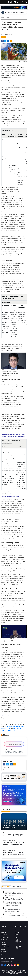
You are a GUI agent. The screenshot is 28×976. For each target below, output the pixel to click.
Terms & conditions (5, 937)
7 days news (18, 932)
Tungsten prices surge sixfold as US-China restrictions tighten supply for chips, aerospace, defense (14, 903)
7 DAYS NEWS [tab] (16, 886)
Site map (3, 949)
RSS (16, 937)
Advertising (3, 932)
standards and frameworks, (14, 726)
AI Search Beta (9, 750)
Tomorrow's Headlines (20, 930)
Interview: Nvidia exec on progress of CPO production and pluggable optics (14, 914)
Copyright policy (4, 942)
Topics (16, 934)
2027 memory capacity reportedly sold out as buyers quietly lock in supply (14, 898)
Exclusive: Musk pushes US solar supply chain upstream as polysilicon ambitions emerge (14, 893)
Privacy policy (4, 939)
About (2, 930)
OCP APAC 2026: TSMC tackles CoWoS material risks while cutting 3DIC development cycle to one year (15, 909)
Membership (4, 934)
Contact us (3, 944)
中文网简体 (3, 954)
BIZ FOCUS (5, 810)
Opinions (8, 17)
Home (2, 17)
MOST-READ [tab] (6, 886)
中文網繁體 (3, 951)
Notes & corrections (6, 946)
